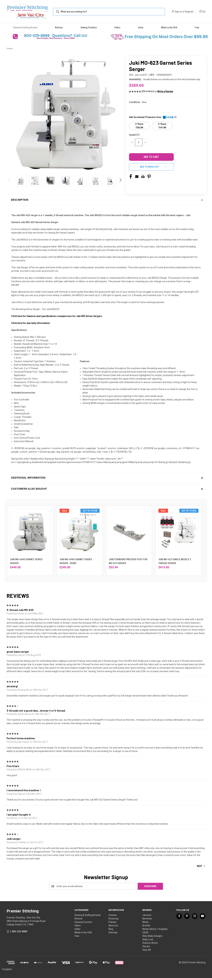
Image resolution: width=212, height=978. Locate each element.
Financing (113, 918)
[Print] (143, 176)
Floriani (146, 946)
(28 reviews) (148, 91)
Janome (146, 915)
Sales (140, 27)
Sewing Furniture (88, 27)
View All (146, 950)
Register (189, 11)
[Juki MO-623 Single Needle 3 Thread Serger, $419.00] (178, 532)
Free (197, 27)
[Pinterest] (149, 176)
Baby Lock (147, 939)
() (203, 11)
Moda (145, 922)
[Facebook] (130, 176)
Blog (110, 929)
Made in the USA (169, 27)
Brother (146, 925)
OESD (145, 932)
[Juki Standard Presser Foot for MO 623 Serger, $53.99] (129, 532)
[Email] (136, 176)
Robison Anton (150, 943)
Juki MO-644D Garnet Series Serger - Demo (75, 561)
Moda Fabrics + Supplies (155, 929)
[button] (53, 36)
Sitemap (112, 932)
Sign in (178, 11)
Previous (9, 181)
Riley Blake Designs (152, 936)
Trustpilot (7, 969)
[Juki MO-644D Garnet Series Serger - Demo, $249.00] (79, 532)
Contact (112, 915)
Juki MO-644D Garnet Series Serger (26, 561)
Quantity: (134, 135)
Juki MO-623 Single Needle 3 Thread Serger (174, 561)
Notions (59, 27)
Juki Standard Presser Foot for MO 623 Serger (128, 561)
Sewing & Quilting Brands (25, 27)
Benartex (147, 918)
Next (120, 181)
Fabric (117, 27)
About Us (113, 925)
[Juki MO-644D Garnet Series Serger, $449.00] (30, 532)
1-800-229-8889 (18, 931)
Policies (112, 922)
